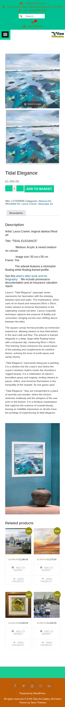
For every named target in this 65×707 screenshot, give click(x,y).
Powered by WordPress (32, 693)
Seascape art (45, 203)
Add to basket (39, 189)
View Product (18, 580)
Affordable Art (12, 203)
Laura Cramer (29, 203)
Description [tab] (16, 213)
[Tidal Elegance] (32, 137)
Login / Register (34, 26)
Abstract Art (44, 201)
